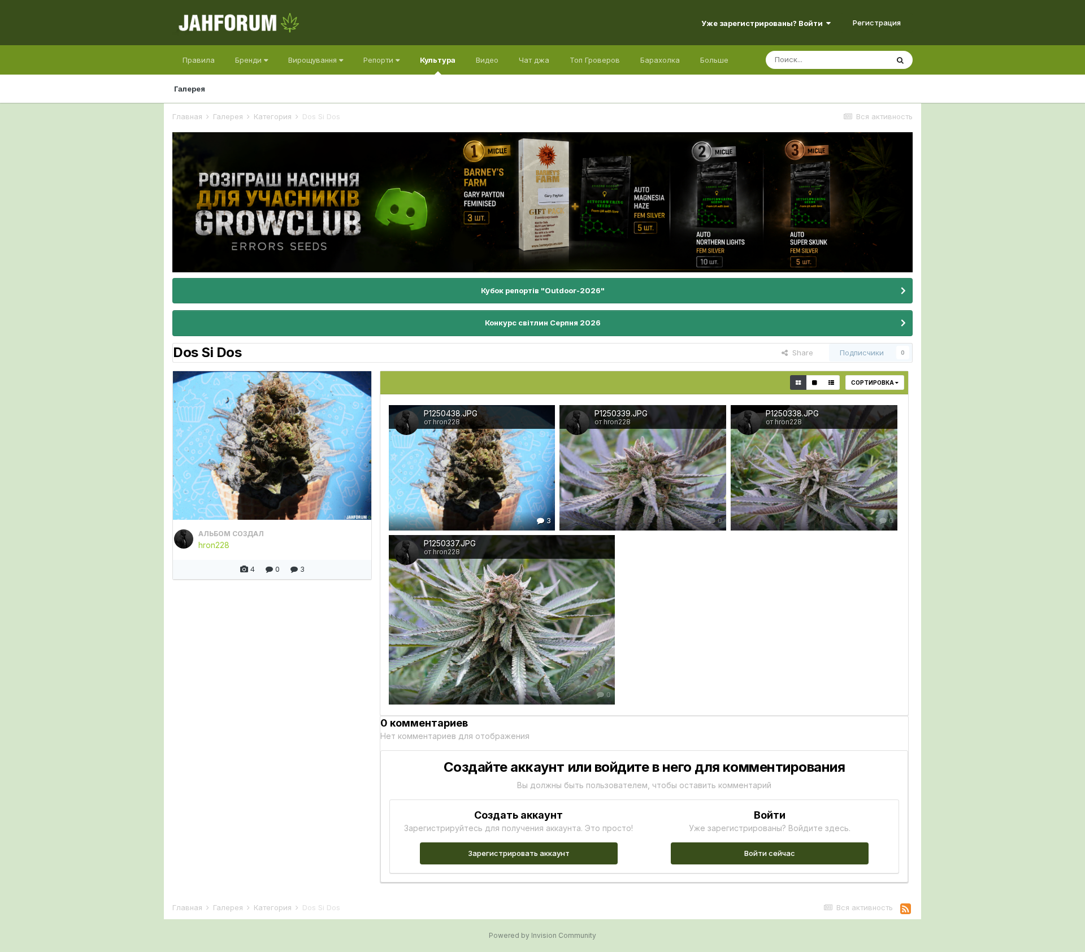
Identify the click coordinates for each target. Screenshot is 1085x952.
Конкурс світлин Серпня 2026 (543, 322)
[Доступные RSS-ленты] (906, 909)
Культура (437, 59)
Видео (487, 59)
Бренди (249, 59)
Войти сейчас (769, 853)
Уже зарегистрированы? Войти (763, 23)
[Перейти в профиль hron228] (183, 539)
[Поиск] (900, 60)
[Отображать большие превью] (814, 382)
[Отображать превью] (798, 382)
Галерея (189, 88)
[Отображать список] (831, 382)
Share (800, 352)
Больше (714, 59)
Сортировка (873, 382)
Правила (199, 59)
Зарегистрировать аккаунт (519, 853)
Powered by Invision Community (542, 935)
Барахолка (660, 59)
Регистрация (877, 22)
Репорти (379, 59)
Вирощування (313, 59)
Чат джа (534, 59)
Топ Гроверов (595, 59)
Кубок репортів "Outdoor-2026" (543, 290)
